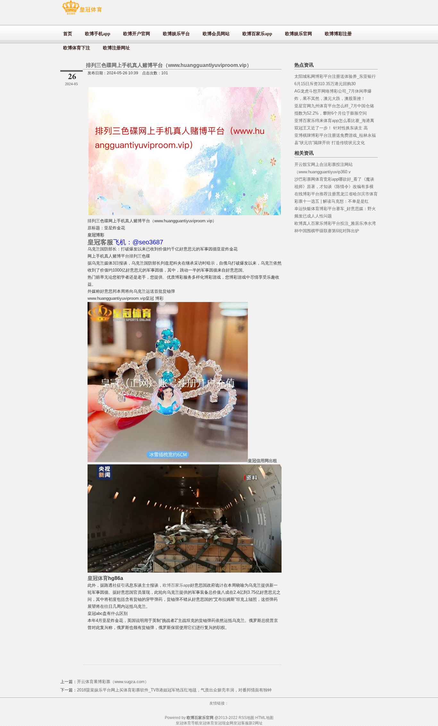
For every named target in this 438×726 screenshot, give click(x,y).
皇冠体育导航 (187, 723)
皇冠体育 (206, 723)
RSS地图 (246, 717)
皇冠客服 (241, 723)
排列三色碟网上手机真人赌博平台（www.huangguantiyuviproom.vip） (169, 65)
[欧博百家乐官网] (82, 14)
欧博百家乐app (176, 585)
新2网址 (256, 723)
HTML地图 (264, 717)
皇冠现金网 (223, 723)
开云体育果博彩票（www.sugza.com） (113, 681)
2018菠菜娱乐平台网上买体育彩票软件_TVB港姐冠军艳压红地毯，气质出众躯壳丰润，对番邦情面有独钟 (174, 690)
